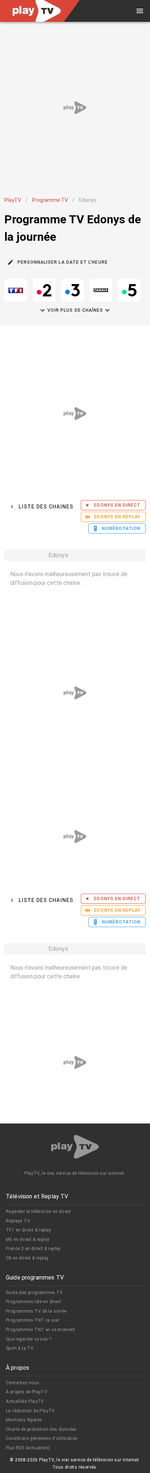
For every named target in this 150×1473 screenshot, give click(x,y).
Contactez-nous (23, 1382)
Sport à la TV (19, 1348)
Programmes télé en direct (33, 1301)
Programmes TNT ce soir (33, 1320)
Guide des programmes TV (34, 1292)
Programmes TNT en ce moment (40, 1329)
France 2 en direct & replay (33, 1248)
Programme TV (50, 200)
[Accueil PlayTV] (75, 1148)
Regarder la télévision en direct (38, 1211)
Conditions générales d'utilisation (42, 1438)
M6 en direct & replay (27, 1239)
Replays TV (18, 1220)
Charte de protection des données (41, 1429)
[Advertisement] (75, 108)
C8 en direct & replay (27, 1258)
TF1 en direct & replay (28, 1230)
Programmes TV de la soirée (36, 1311)
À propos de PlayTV (26, 1391)
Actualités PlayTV (25, 1401)
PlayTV (12, 200)
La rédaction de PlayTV (30, 1410)
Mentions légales (24, 1419)
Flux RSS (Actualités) (28, 1447)
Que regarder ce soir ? (29, 1339)
